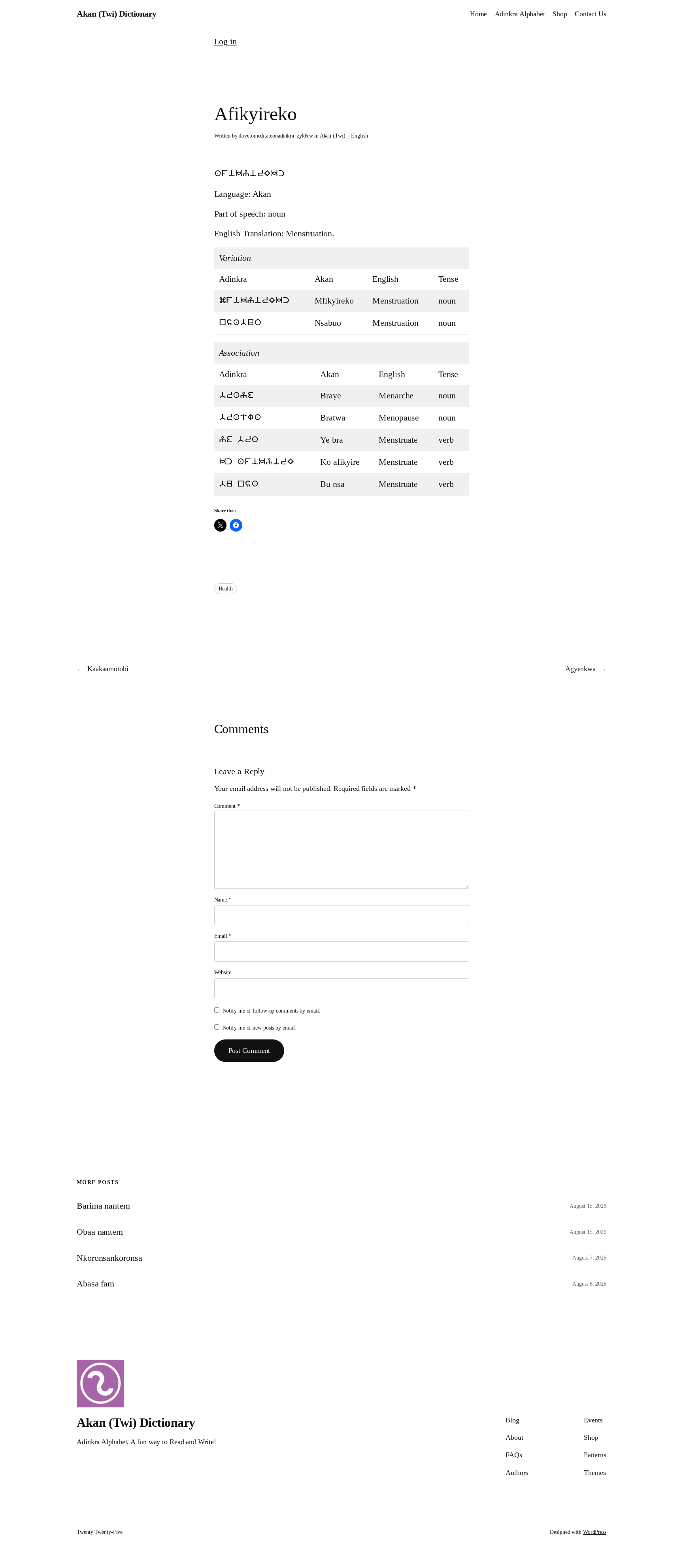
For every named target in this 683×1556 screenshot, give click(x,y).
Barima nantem (103, 1206)
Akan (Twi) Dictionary (117, 14)
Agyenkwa (580, 669)
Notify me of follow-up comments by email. (272, 1011)
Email (223, 936)
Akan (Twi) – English (344, 136)
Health (226, 589)
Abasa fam (95, 1283)
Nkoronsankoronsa (109, 1258)
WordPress (594, 1532)
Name (222, 900)
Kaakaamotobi (107, 669)
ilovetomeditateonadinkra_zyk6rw (275, 136)
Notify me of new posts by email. (259, 1028)
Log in (225, 41)
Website (222, 972)
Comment (227, 806)
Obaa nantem (100, 1232)
